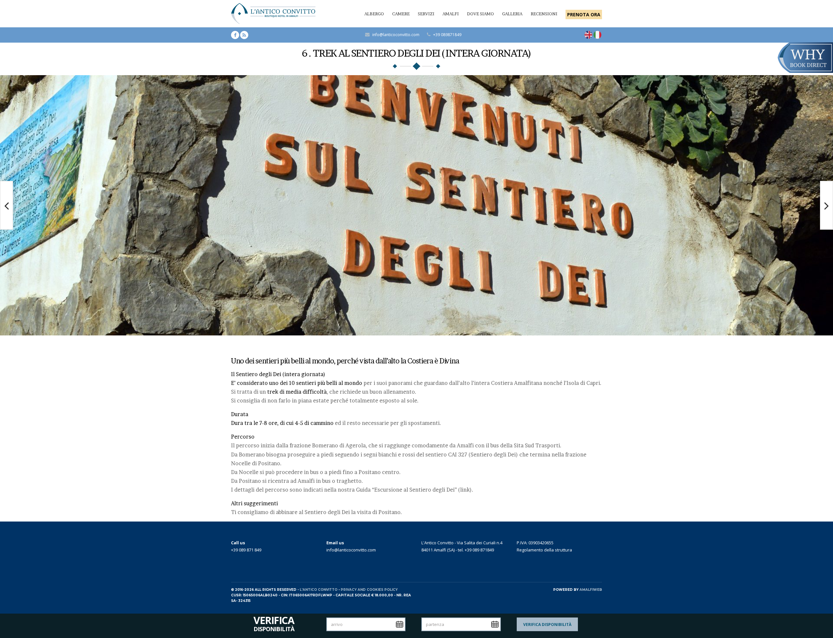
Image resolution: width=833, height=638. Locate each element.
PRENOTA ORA (583, 14)
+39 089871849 (447, 34)
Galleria (512, 13)
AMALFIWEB (591, 590)
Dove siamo (480, 13)
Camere (401, 13)
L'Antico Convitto (318, 590)
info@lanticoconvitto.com (395, 34)
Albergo (374, 13)
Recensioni (544, 13)
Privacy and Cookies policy (369, 590)
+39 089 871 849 (246, 550)
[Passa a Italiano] (597, 35)
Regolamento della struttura (544, 550)
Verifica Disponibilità (547, 624)
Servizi (426, 13)
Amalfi (451, 13)
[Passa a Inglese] (588, 35)
